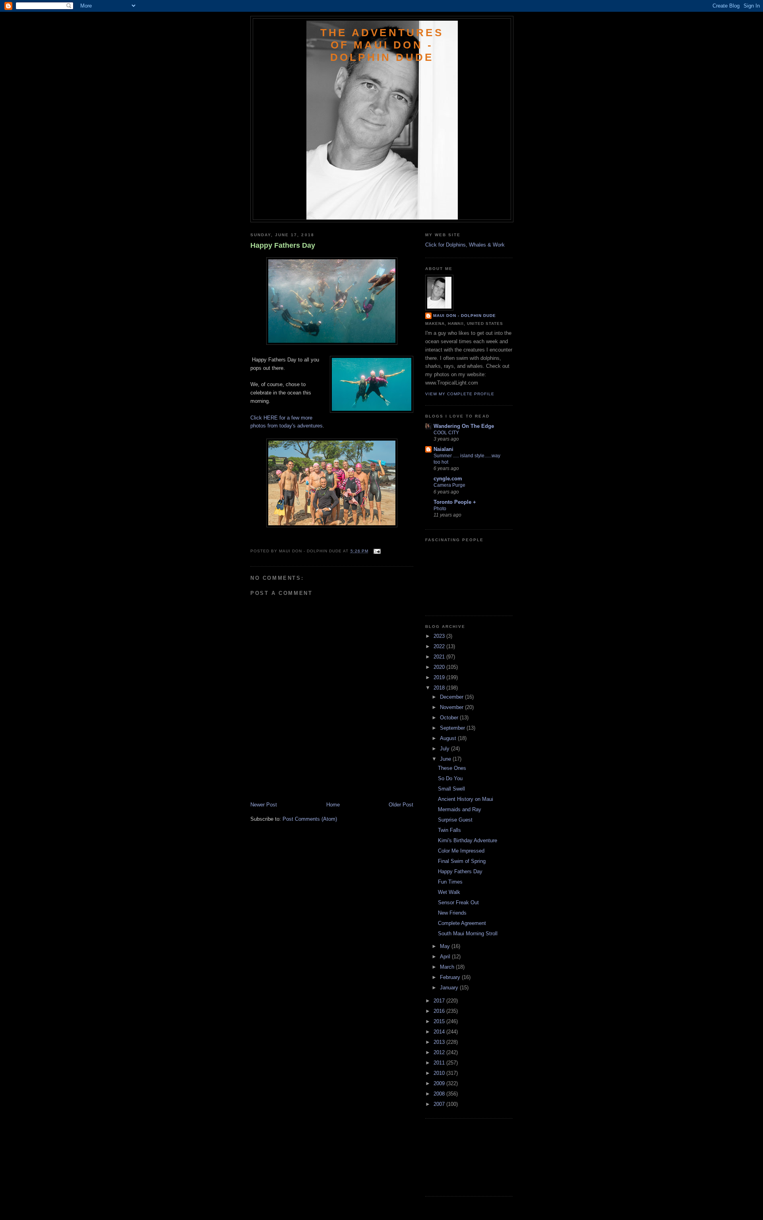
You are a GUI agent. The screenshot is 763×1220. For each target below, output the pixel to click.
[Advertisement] (296, 783)
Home (333, 805)
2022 (440, 646)
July (445, 749)
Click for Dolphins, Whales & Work (465, 245)
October (450, 718)
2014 (440, 1032)
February (451, 977)
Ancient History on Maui (465, 799)
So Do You (450, 778)
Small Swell (451, 789)
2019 (440, 677)
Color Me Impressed (461, 851)
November (452, 707)
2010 (440, 1073)
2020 (440, 667)
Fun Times (450, 882)
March (448, 967)
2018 (440, 688)
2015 (440, 1021)
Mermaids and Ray (459, 809)
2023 (440, 636)
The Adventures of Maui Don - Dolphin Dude (381, 45)
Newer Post (263, 805)
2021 (440, 657)
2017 (440, 1001)
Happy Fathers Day (282, 245)
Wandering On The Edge (464, 426)
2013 (440, 1042)
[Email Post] (376, 551)
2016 (440, 1011)
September (453, 728)
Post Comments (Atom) (310, 819)
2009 (440, 1083)
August (449, 738)
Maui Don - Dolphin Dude (464, 315)
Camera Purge (449, 485)
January (450, 988)
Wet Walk (449, 892)
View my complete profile (459, 394)
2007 (440, 1104)
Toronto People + (455, 502)
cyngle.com (448, 479)
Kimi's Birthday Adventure (467, 840)
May (445, 946)
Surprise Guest (455, 820)
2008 (440, 1094)
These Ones (452, 768)
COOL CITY (446, 432)
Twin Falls (449, 830)
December (452, 697)
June (446, 759)
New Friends (452, 913)
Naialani (443, 449)
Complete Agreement (462, 923)
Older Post (401, 805)
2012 (440, 1052)
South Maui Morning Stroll (468, 933)
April (446, 957)
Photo (440, 508)
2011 (440, 1063)
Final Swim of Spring (462, 861)
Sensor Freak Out (458, 902)
